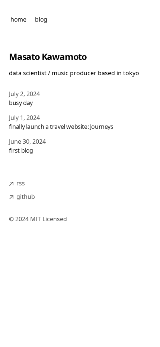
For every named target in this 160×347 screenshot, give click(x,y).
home (18, 19)
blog (41, 19)
